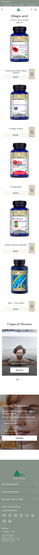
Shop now (19, 370)
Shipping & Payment (8, 4)
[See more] (36, 484)
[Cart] (36, 9)
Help (16, 4)
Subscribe (19, 438)
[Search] (32, 9)
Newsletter (21, 4)
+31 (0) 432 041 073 (31, 4)
